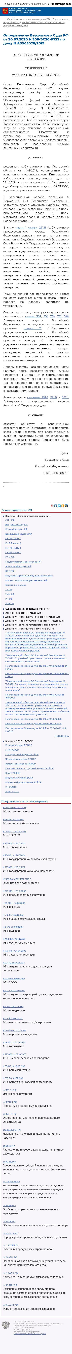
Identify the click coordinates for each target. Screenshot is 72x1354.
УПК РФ (9, 603)
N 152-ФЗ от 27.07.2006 (14, 1030)
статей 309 (33, 316)
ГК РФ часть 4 (13, 552)
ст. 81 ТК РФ (9, 1146)
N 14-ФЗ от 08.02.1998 (14, 978)
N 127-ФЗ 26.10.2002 (13, 1018)
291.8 (53, 397)
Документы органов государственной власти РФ (33, 624)
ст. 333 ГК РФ (9, 1090)
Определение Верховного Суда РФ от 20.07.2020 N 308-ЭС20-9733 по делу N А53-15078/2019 (35, 22)
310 (46, 316)
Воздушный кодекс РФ (18, 533)
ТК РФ (8, 589)
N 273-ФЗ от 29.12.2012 (14, 843)
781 (59, 316)
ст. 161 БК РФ (9, 1205)
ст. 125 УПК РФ (10, 1245)
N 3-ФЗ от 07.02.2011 (13, 927)
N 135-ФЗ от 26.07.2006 (14, 951)
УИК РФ (9, 594)
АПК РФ (10, 520)
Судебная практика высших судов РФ (27, 608)
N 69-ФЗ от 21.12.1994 (13, 819)
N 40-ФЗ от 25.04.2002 (14, 831)
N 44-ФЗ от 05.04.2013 (14, 1042)
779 (52, 316)
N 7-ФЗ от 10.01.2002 (13, 915)
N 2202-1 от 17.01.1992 (13, 1006)
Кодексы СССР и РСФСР (19, 741)
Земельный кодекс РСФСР (20, 763)
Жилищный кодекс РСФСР (20, 759)
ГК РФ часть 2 (13, 543)
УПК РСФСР (12, 791)
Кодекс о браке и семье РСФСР (23, 782)
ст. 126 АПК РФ (10, 1273)
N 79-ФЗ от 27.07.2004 (14, 855)
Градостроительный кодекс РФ (23, 561)
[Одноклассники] (63, 505)
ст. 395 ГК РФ (9, 1114)
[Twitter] (59, 505)
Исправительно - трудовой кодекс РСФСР (29, 768)
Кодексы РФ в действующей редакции (27, 516)
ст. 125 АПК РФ (10, 1305)
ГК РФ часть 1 (13, 538)
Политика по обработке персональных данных (30, 1334)
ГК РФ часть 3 (13, 547)
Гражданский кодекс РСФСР (22, 754)
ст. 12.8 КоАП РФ (11, 1181)
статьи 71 (32, 328)
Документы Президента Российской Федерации (33, 616)
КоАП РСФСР (12, 773)
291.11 (65, 397)
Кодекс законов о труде (19, 777)
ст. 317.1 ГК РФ (10, 1102)
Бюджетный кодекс (16, 524)
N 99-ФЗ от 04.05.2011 (14, 962)
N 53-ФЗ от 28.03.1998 (14, 1066)
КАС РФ (9, 571)
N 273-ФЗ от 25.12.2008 (14, 891)
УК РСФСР (11, 787)
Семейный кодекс (15, 585)
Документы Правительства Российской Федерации (34, 620)
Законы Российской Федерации (23, 612)
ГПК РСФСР (12, 749)
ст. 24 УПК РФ (10, 1257)
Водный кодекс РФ (16, 529)
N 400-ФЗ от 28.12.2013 (14, 807)
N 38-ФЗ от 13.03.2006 (14, 903)
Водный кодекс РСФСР (18, 745)
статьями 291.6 (37, 397)
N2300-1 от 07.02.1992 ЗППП (17, 879)
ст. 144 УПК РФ (10, 1233)
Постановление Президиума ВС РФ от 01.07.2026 (33, 719)
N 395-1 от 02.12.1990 (13, 1078)
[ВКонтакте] (56, 505)
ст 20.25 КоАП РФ (12, 1130)
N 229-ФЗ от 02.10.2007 (14, 1054)
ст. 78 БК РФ (9, 1161)
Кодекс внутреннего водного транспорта (29, 575)
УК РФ (9, 598)
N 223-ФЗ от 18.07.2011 (14, 990)
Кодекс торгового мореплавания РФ (26, 580)
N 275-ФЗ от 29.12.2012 (14, 867)
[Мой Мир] (66, 505)
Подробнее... (62, 735)
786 (66, 316)
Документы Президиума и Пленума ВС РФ (29, 628)
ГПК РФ (9, 557)
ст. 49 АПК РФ (10, 1285)
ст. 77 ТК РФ (9, 1221)
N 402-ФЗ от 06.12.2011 (14, 939)
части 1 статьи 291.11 (31, 227)
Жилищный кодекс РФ (18, 566)
